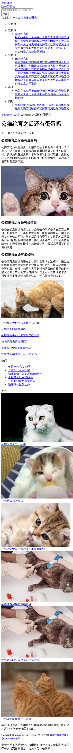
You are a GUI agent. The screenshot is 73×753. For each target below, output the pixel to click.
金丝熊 (38, 94)
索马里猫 (61, 80)
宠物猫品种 (22, 58)
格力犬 (38, 48)
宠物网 (12, 24)
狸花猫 (33, 69)
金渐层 (57, 72)
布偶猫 (35, 62)
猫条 (36, 108)
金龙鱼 (65, 94)
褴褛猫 (43, 80)
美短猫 (27, 62)
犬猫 (20, 69)
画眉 (50, 94)
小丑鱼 (57, 94)
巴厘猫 (60, 65)
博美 (47, 40)
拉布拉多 (20, 37)
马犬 (42, 40)
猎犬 (26, 51)
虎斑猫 (65, 69)
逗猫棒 (57, 108)
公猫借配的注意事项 (13, 329)
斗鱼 (45, 94)
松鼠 (64, 90)
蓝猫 (66, 76)
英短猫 (19, 62)
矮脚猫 (19, 80)
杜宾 (53, 44)
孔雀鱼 (22, 94)
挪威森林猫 (38, 72)
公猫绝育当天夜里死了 (15, 341)
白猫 (47, 69)
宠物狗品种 (22, 33)
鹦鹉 (34, 90)
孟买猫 (49, 72)
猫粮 (23, 104)
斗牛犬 (22, 44)
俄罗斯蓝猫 (49, 76)
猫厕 (50, 108)
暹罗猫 (43, 62)
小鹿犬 (22, 48)
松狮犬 (60, 44)
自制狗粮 (39, 104)
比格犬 (30, 44)
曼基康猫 (34, 80)
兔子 (28, 90)
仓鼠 (17, 90)
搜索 (5, 14)
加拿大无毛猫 (28, 83)
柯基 (61, 37)
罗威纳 (41, 51)
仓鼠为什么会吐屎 (19, 370)
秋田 (64, 40)
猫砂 (31, 108)
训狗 (34, 17)
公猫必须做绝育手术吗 (21, 380)
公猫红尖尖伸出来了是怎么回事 (20, 322)
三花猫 (19, 72)
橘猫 (26, 69)
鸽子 (58, 90)
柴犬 (26, 40)
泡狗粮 (30, 104)
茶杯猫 (60, 76)
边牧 (20, 51)
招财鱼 (19, 97)
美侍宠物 (6, 3)
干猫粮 (49, 104)
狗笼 (26, 108)
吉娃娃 (33, 51)
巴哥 (20, 40)
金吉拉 (52, 65)
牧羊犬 (49, 37)
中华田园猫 (32, 65)
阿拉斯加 (55, 40)
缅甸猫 (27, 72)
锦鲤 (45, 90)
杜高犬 (46, 48)
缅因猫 (52, 62)
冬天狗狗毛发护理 (19, 366)
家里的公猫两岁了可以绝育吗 (19, 354)
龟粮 (64, 104)
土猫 (26, 80)
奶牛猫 (52, 80)
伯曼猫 (24, 76)
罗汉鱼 (30, 94)
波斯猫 (22, 65)
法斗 (61, 48)
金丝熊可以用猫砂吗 (20, 377)
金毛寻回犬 (38, 37)
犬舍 (20, 17)
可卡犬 (54, 48)
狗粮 (17, 104)
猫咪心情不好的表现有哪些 (24, 373)
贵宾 (28, 37)
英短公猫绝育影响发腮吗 (16, 347)
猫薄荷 (43, 108)
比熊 (55, 37)
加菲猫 (43, 65)
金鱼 (39, 90)
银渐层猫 (55, 69)
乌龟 (23, 90)
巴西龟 (52, 90)
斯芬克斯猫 (35, 76)
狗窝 (20, 108)
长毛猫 (41, 69)
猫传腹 (27, 17)
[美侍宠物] (8, 6)
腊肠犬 (30, 48)
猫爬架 (65, 108)
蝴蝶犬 (38, 44)
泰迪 (31, 40)
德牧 (36, 40)
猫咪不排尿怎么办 (19, 384)
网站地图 (55, 735)
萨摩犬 (46, 44)
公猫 (16, 114)
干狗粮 (57, 104)
